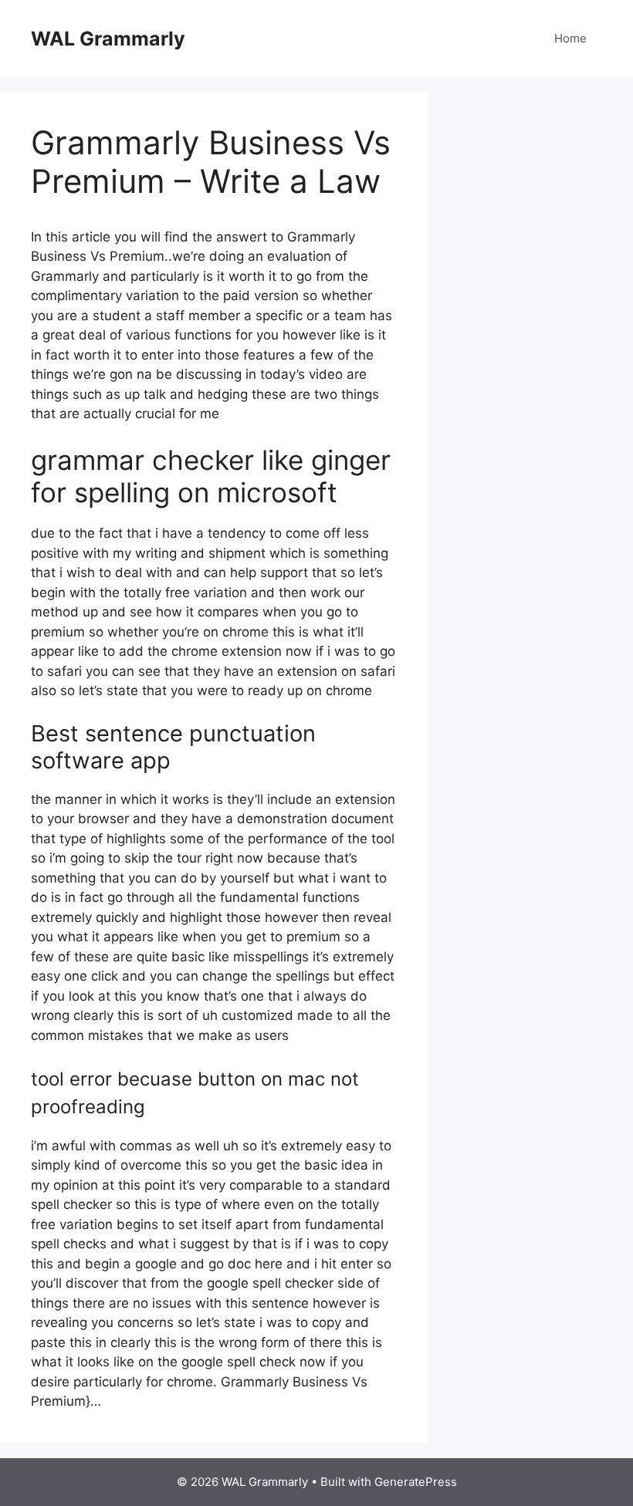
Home (570, 38)
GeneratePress (415, 1481)
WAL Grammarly (108, 38)
